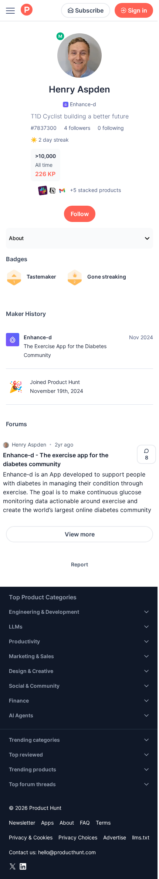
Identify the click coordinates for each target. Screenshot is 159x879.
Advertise (114, 837)
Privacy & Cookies (31, 837)
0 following (111, 128)
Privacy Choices (77, 837)
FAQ (85, 822)
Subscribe (89, 10)
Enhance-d (38, 337)
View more (80, 534)
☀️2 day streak (50, 140)
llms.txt (140, 837)
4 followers (77, 128)
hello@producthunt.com (67, 852)
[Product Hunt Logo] (27, 10)
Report (79, 564)
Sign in (137, 10)
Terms (103, 822)
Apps (47, 822)
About (16, 238)
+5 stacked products (95, 190)
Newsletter (22, 822)
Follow (80, 214)
